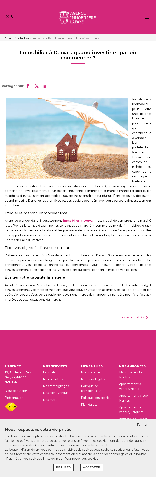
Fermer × (143, 425)
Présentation (14, 398)
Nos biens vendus (55, 393)
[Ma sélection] (13, 17)
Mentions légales (93, 379)
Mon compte (90, 372)
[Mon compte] (7, 17)
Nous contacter (16, 391)
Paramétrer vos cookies (81, 458)
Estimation (50, 372)
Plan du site (89, 404)
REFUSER (63, 467)
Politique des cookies (96, 398)
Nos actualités (53, 379)
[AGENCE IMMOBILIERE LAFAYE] (79, 17)
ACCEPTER (91, 467)
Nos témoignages (56, 386)
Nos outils (50, 400)
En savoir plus (53, 458)
